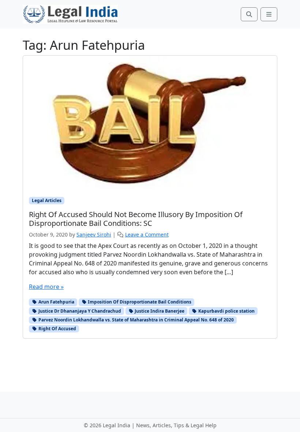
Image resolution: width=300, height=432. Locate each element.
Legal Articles (46, 200)
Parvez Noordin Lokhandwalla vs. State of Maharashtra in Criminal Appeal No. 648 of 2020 (135, 320)
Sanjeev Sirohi (93, 234)
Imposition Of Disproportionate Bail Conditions (139, 302)
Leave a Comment (147, 234)
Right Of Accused (56, 328)
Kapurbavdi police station (226, 311)
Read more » (46, 287)
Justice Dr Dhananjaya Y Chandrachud (79, 311)
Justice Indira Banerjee (159, 311)
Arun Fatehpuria (55, 302)
